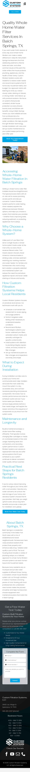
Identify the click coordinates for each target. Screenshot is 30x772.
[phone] (23, 754)
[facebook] (7, 754)
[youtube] (12, 754)
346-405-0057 (21, 629)
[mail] (18, 754)
